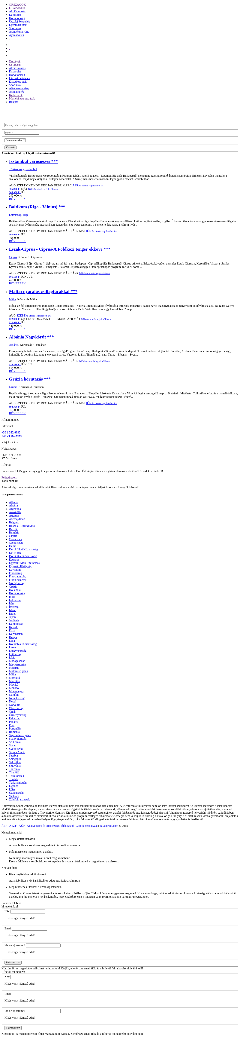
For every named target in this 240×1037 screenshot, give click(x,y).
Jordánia (14, 620)
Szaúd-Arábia (17, 752)
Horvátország (17, 18)
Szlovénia (15, 765)
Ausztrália (15, 512)
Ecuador (14, 559)
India (12, 596)
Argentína (15, 508)
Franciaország (17, 576)
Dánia (12, 546)
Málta (12, 299)
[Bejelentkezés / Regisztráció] (9, 55)
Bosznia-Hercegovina (22, 525)
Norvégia (14, 704)
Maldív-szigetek (18, 671)
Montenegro (16, 691)
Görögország (16, 583)
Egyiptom (15, 569)
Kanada (13, 627)
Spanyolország (17, 738)
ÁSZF (13, 825)
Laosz (12, 647)
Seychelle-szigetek (20, 735)
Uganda (13, 786)
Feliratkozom (9, 477)
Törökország (16, 169)
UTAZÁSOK (17, 8)
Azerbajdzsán (17, 519)
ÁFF (4, 825)
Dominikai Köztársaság (23, 556)
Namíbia (14, 694)
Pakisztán (14, 718)
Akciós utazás (17, 11)
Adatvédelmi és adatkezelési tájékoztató (50, 825)
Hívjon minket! (11, 419)
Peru (11, 725)
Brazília (13, 529)
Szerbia (13, 755)
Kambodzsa (16, 623)
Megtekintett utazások (22, 98)
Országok (14, 61)
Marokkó (14, 677)
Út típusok (15, 64)
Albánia (13, 344)
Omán (12, 711)
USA (12, 789)
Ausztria (14, 515)
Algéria (13, 505)
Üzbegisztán (16, 792)
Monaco (14, 688)
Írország (14, 606)
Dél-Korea (15, 552)
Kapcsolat (15, 14)
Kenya (13, 637)
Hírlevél (6, 464)
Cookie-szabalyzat (87, 825)
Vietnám (14, 796)
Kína (12, 640)
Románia (14, 731)
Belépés (13, 101)
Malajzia (14, 667)
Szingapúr (15, 758)
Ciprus (13, 257)
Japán (12, 617)
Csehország (16, 542)
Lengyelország (17, 650)
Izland (12, 610)
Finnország (15, 573)
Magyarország (17, 664)
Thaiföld (14, 772)
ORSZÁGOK (17, 4)
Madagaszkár (17, 660)
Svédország (16, 748)
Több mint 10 (10, 480)
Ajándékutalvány (19, 31)
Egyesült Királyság (20, 566)
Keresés (10, 147)
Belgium (14, 522)
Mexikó (13, 684)
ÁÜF (22, 825)
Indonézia (15, 600)
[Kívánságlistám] (9, 48)
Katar (12, 630)
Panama (13, 721)
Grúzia (13, 387)
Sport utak (15, 28)
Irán (11, 603)
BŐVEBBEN (17, 198)
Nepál (12, 701)
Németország (17, 698)
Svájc (12, 745)
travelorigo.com (109, 825)
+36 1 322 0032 (11, 432)
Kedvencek (15, 95)
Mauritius (14, 681)
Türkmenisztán (18, 782)
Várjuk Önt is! (10, 442)
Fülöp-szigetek (17, 579)
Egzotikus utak (18, 24)
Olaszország (16, 708)
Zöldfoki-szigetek (19, 799)
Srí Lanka (15, 742)
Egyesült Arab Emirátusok (24, 562)
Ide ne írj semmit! (14, 945)
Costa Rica (15, 539)
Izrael (12, 613)
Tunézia (13, 779)
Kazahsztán (16, 633)
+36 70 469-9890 (12, 435)
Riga (25, 214)
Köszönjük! (8, 968)
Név (7, 911)
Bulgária (14, 532)
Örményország (17, 715)
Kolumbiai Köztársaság (23, 644)
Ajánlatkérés (16, 35)
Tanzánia (14, 769)
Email (7, 928)
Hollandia (15, 590)
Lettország (15, 214)
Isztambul (31, 169)
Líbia (12, 657)
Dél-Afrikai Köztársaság (23, 549)
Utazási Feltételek (19, 21)
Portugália (15, 728)
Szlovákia (15, 762)
